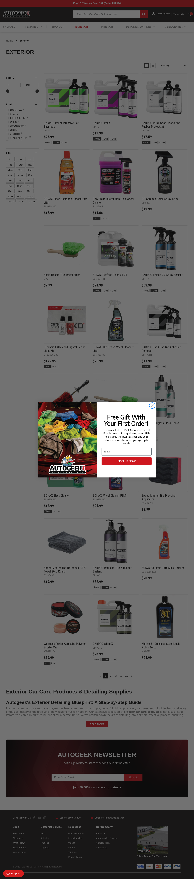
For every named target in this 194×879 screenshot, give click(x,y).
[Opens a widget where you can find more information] (13, 873)
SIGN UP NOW (127, 461)
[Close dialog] (152, 405)
